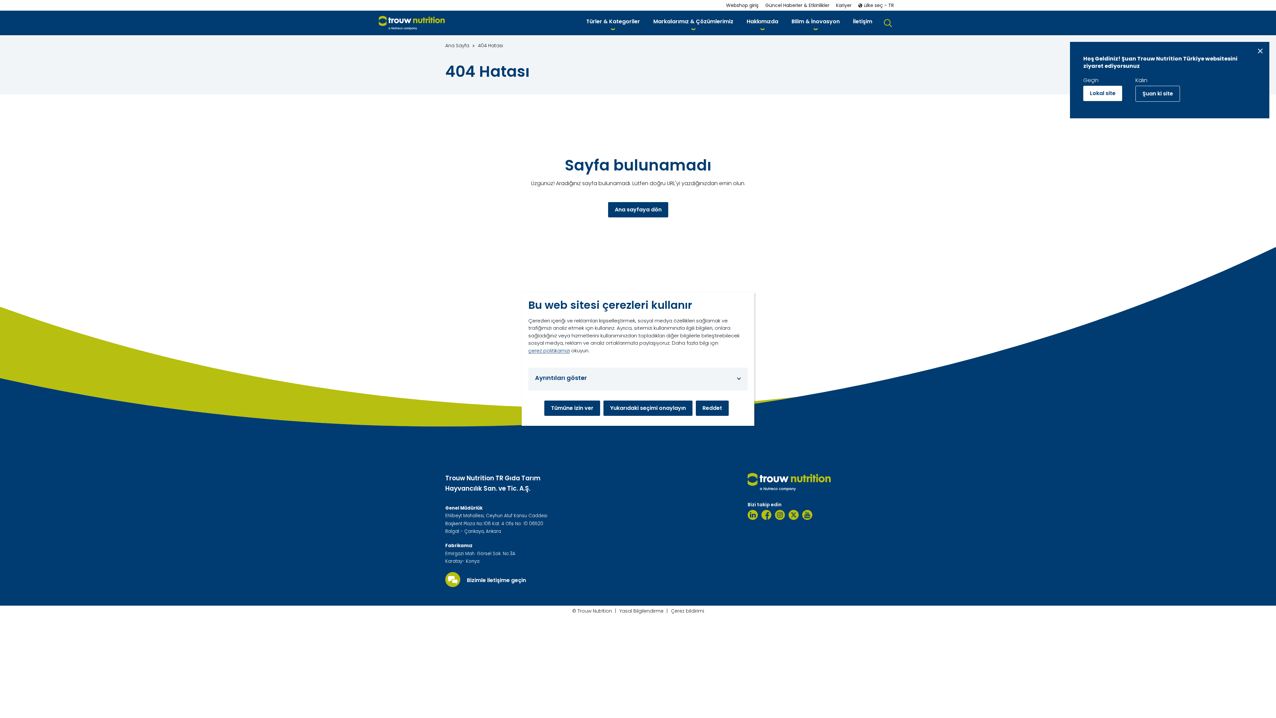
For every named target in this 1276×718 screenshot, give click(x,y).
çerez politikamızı (549, 350)
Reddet (712, 408)
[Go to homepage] (412, 23)
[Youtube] (807, 515)
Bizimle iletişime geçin (496, 580)
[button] (613, 23)
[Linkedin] (753, 515)
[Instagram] (780, 515)
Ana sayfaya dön (638, 209)
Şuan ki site (1157, 93)
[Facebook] (766, 515)
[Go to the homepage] (789, 482)
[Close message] (1260, 51)
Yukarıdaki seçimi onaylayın (648, 408)
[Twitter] (794, 515)
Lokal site (1103, 93)
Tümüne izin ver (572, 408)
